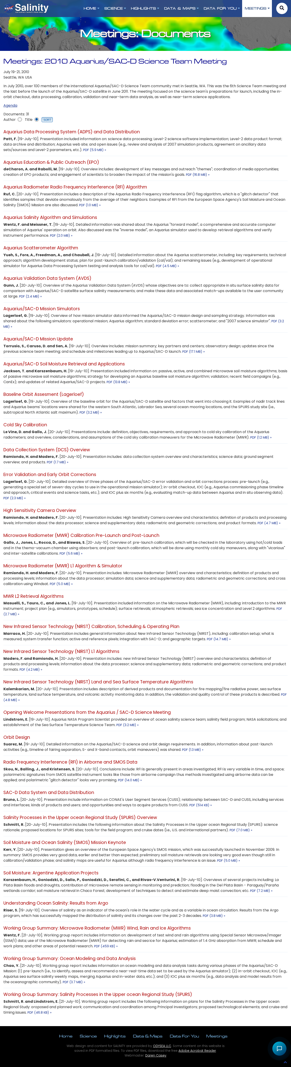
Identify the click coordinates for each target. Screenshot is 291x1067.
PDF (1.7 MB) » (57, 462)
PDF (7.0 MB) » (241, 830)
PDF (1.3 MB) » (192, 749)
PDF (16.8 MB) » (198, 174)
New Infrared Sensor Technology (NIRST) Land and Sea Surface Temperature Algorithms (98, 682)
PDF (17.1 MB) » (193, 351)
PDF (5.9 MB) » (94, 150)
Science (88, 1036)
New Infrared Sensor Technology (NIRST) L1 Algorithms (61, 651)
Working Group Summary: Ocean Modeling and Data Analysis (69, 958)
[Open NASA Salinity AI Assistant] (279, 1048)
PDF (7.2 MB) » (261, 890)
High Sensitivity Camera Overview (39, 510)
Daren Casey (155, 1055)
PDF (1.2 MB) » (261, 437)
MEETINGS (255, 8)
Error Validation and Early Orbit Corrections (49, 474)
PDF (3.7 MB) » (74, 982)
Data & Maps (148, 1036)
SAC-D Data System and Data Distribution (48, 792)
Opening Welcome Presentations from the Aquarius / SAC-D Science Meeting (87, 712)
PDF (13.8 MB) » (118, 382)
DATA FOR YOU (220, 8)
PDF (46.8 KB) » (40, 1012)
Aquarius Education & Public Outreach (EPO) (51, 162)
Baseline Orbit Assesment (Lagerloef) (43, 394)
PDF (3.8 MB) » (214, 915)
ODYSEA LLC (162, 1046)
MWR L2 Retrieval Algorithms (33, 596)
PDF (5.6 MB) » (71, 553)
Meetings (217, 1036)
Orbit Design (16, 737)
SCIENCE (113, 8)
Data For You (184, 1036)
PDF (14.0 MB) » (130, 780)
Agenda (10, 105)
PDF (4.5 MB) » (167, 266)
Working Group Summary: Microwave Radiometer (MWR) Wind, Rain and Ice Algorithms (97, 928)
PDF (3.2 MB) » (91, 412)
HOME (90, 8)
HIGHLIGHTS (143, 8)
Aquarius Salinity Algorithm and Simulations (50, 217)
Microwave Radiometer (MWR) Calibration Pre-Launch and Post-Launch (81, 535)
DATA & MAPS (180, 8)
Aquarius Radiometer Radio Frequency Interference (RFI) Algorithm (75, 187)
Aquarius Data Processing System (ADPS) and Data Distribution (71, 132)
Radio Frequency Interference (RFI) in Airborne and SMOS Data (70, 762)
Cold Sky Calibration (25, 425)
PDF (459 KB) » (106, 946)
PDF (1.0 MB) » (90, 205)
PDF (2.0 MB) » (61, 235)
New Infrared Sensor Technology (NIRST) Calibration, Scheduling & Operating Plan (91, 626)
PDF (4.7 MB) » (269, 523)
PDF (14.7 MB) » (219, 639)
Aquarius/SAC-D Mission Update (38, 339)
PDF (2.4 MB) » (30, 296)
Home (66, 1036)
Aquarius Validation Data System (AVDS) (47, 278)
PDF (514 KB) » (200, 805)
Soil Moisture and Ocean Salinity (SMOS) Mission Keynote (64, 842)
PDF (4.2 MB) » (31, 669)
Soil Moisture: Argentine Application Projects (50, 873)
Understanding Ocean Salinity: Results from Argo (55, 903)
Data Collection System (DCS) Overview (46, 450)
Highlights (115, 1036)
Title (29, 119)
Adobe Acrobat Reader (197, 1050)
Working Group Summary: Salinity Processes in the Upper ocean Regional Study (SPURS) (97, 994)
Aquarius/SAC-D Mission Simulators (41, 309)
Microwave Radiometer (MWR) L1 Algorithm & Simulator (62, 566)
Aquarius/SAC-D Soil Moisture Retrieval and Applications (64, 364)
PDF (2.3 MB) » (14, 498)
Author (9, 119)
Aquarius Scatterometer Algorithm (40, 248)
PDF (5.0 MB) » (61, 584)
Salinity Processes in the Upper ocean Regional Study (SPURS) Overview (80, 817)
